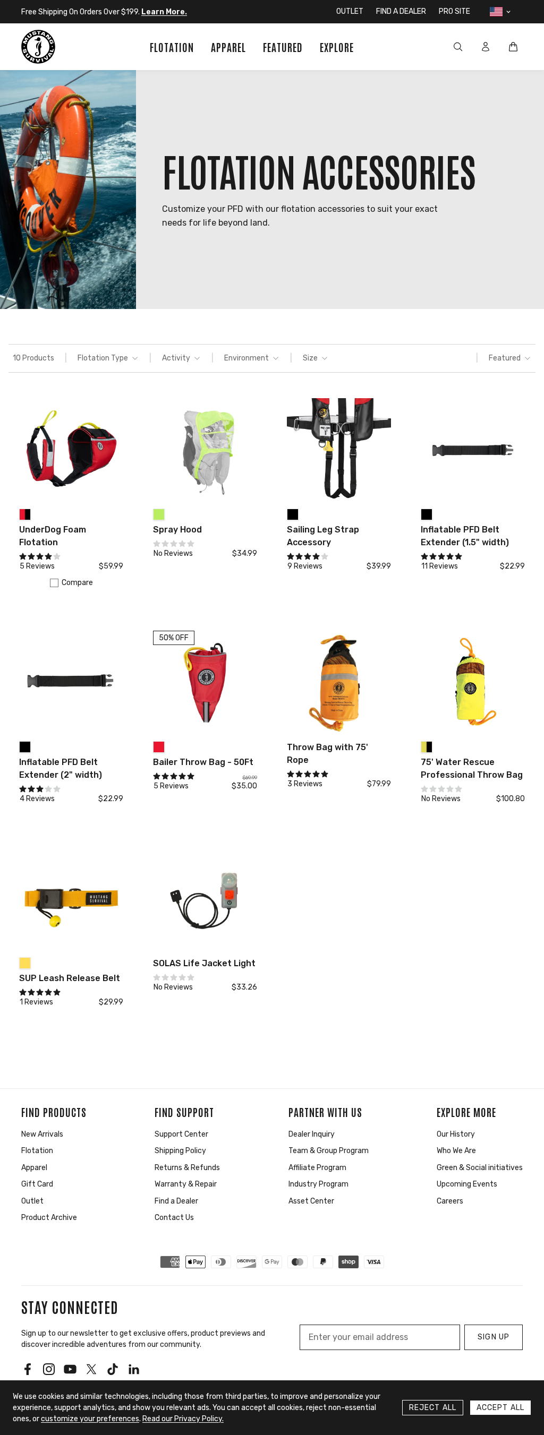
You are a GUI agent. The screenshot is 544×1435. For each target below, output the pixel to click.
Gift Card (37, 1184)
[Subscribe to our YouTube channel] (70, 1369)
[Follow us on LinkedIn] (134, 1369)
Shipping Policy (180, 1150)
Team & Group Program (328, 1150)
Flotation (37, 1150)
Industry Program (318, 1184)
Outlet (32, 1201)
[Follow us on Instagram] (48, 1369)
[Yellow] (25, 963)
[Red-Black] (25, 514)
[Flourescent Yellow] (159, 514)
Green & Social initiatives (480, 1167)
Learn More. (164, 11)
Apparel (34, 1167)
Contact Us (174, 1217)
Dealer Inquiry (311, 1134)
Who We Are (456, 1150)
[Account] (485, 46)
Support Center (181, 1134)
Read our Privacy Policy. (183, 1418)
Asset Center (311, 1201)
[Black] (293, 514)
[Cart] (513, 46)
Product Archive (49, 1217)
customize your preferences (90, 1418)
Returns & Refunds (187, 1167)
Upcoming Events (467, 1184)
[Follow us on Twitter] (91, 1369)
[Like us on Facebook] (27, 1369)
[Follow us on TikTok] (112, 1369)
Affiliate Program (317, 1167)
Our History (456, 1134)
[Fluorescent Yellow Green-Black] (426, 747)
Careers (450, 1201)
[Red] (159, 747)
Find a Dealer (176, 1201)
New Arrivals (42, 1134)
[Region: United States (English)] (501, 12)
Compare (77, 582)
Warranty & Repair (186, 1184)
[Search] (458, 46)
